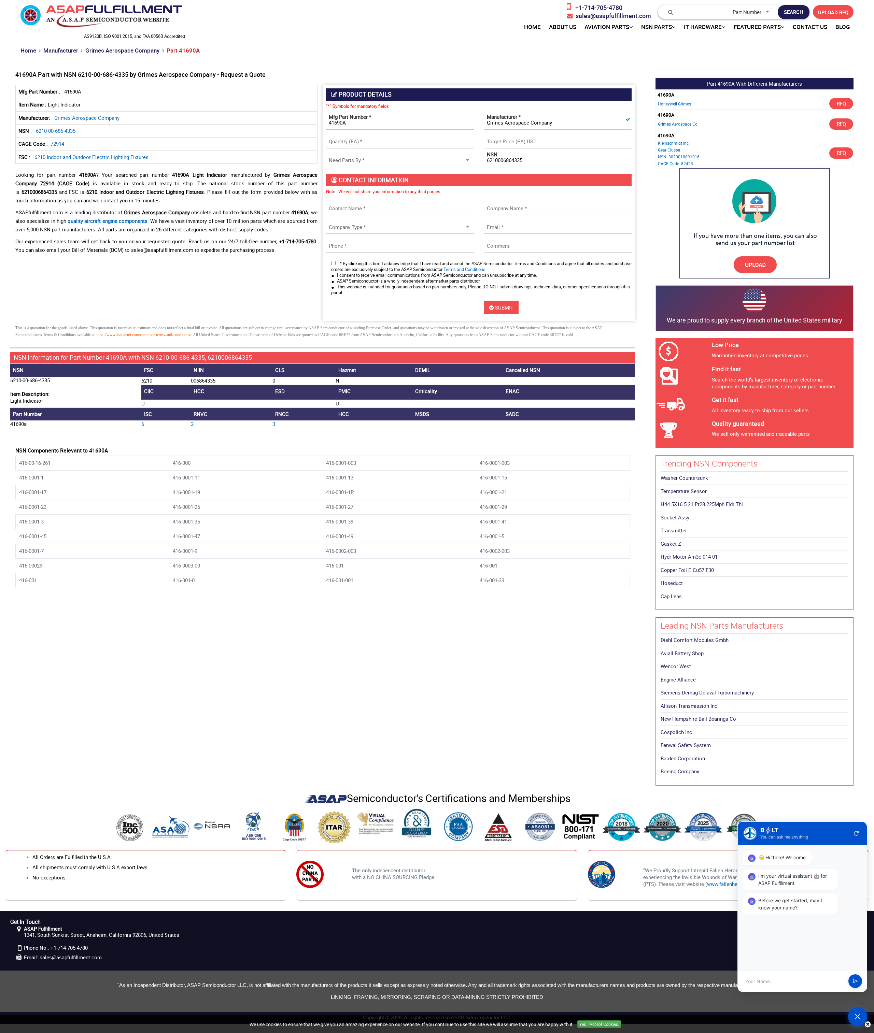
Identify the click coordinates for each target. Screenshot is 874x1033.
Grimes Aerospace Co (677, 124)
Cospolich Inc (676, 732)
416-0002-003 (341, 550)
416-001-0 (184, 580)
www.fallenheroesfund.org (736, 883)
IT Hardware (703, 27)
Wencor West (676, 666)
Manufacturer (60, 50)
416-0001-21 (493, 492)
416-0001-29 (493, 506)
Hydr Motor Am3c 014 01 (689, 556)
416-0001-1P (340, 492)
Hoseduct (672, 582)
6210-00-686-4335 (55, 130)
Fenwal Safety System (686, 745)
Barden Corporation (683, 758)
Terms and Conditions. (465, 269)
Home (28, 50)
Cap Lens (671, 596)
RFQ (841, 103)
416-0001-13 (339, 477)
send (855, 981)
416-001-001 (339, 580)
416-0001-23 (32, 506)
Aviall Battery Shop (682, 653)
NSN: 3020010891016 (679, 156)
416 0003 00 (186, 565)
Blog (842, 27)
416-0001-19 (186, 492)
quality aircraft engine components (107, 220)
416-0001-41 (493, 521)
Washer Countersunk (684, 477)
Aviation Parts (606, 27)
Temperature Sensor (684, 491)
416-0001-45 (32, 536)
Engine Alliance (678, 679)
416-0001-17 (32, 492)
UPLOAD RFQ (833, 12)
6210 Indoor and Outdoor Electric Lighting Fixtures (91, 157)
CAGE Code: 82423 (675, 163)
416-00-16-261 (35, 462)
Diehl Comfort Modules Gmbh (695, 639)
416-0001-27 (339, 506)
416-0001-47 (186, 536)
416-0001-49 (339, 536)
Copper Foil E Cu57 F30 (687, 569)
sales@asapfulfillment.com (71, 957)
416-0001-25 (186, 506)
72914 (57, 143)
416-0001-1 (31, 477)
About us (562, 27)
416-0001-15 (493, 477)
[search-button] (793, 12)
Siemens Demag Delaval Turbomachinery (707, 692)
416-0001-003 (341, 462)
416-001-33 (492, 580)
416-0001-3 (31, 521)
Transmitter (674, 530)
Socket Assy (675, 517)
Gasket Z (671, 543)
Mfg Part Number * (350, 116)
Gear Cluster (669, 150)
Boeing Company (680, 771)
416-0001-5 (492, 536)
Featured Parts (757, 27)
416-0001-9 (185, 550)
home (532, 27)
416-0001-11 (186, 477)
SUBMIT (503, 307)
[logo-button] (101, 18)
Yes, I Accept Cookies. (599, 1024)
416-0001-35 (186, 521)
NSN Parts (656, 27)
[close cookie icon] (868, 1024)
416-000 (182, 462)
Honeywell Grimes (674, 103)
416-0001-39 (339, 521)
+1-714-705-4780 (69, 947)
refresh (856, 833)
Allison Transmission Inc (689, 705)
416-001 (488, 565)
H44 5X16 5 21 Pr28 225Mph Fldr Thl (702, 504)
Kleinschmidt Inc (673, 143)
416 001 (335, 565)
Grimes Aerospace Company (122, 50)
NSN (492, 154)
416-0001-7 (31, 550)
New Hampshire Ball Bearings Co (698, 718)
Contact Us (810, 27)
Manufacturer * (504, 116)
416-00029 (30, 565)
